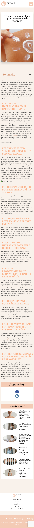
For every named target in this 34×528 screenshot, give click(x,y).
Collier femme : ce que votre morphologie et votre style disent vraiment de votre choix (24, 414)
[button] (31, 4)
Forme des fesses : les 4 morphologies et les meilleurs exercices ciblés (25, 461)
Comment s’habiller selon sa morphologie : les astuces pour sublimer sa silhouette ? (25, 472)
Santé (17, 506)
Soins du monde (17, 508)
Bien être (17, 504)
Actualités (17, 500)
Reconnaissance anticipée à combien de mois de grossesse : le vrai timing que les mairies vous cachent (25, 438)
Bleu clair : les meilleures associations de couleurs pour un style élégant (24, 451)
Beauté (17, 502)
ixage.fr (15, 135)
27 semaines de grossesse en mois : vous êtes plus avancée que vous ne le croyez (25, 426)
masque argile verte (7, 339)
